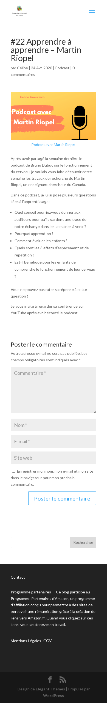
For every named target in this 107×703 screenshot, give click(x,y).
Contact (18, 577)
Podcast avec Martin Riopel (53, 144)
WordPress (53, 695)
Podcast (62, 67)
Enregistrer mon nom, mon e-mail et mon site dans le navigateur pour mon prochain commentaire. (52, 478)
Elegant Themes (50, 689)
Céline (22, 67)
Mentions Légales (26, 640)
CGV (47, 640)
